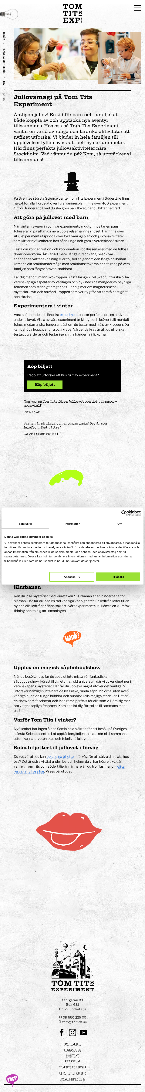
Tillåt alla (118, 576)
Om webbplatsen (72, 1078)
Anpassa (69, 576)
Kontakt (72, 1055)
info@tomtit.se (74, 1022)
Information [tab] (72, 523)
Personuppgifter (72, 1073)
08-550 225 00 (74, 1017)
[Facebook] (61, 1036)
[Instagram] (72, 1036)
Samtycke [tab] (25, 523)
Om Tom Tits (72, 1044)
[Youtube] (83, 1036)
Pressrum (72, 1061)
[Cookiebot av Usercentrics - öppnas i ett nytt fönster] (124, 513)
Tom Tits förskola (72, 1067)
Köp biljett (45, 384)
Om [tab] (119, 523)
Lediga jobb (72, 1049)
